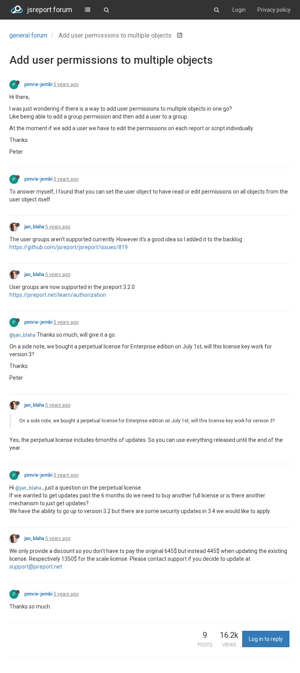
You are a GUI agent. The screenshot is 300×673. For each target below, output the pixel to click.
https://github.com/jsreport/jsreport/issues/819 (68, 247)
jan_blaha (34, 227)
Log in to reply (266, 639)
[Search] (106, 10)
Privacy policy (274, 10)
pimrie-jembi (38, 84)
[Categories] (87, 10)
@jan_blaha (22, 335)
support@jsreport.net (35, 567)
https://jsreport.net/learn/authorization (57, 295)
